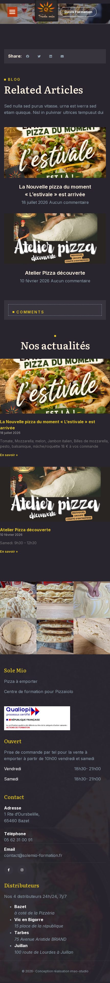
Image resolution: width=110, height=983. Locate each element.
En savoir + (9, 455)
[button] (12, 12)
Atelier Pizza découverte (55, 273)
